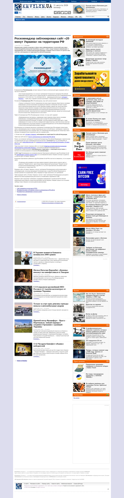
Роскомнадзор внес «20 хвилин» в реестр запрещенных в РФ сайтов (36, 190)
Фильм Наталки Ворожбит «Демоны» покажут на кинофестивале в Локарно (51, 271)
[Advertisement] (62, 28)
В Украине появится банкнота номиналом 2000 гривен (47, 253)
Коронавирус (84, 1)
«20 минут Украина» (30, 134)
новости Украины (33, 473)
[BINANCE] (91, 92)
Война (102, 1)
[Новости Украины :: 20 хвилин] (34, 11)
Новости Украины (40, 1)
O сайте (26, 483)
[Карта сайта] (108, 489)
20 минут (23, 471)
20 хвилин (33, 487)
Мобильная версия (26, 1)
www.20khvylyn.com (28, 142)
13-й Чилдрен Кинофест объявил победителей (48, 345)
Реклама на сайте (35, 483)
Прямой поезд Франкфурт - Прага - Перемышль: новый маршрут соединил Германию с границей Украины (49, 323)
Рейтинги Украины (55, 1)
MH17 (66, 1)
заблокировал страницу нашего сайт (26, 154)
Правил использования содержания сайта (73, 485)
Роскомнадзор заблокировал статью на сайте (29, 191)
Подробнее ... (36, 265)
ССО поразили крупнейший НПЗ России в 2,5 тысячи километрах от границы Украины (49, 289)
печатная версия (21, 201)
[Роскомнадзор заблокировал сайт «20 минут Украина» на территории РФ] (43, 86)
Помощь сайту (46, 483)
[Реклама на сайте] (105, 163)
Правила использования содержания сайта (52, 203)
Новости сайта (20, 19)
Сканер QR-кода (78, 483)
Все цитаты (76, 397)
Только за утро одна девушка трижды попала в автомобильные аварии (50, 305)
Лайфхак (94, 1)
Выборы (74, 1)
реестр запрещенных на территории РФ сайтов (41, 136)
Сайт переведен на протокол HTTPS (27, 188)
